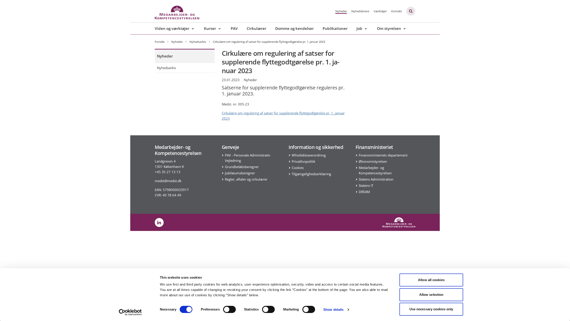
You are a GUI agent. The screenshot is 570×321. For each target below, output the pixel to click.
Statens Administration (376, 179)
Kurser (210, 28)
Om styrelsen (389, 28)
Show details (333, 309)
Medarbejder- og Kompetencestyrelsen (375, 170)
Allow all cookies (431, 280)
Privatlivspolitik (303, 161)
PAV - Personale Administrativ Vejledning (247, 158)
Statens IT (366, 185)
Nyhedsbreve (360, 11)
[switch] (229, 309)
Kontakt (396, 11)
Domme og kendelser (294, 28)
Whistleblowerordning (309, 155)
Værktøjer (380, 11)
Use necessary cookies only (431, 309)
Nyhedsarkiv (166, 68)
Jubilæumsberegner (240, 173)
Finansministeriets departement (383, 155)
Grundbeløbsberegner (242, 167)
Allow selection (431, 294)
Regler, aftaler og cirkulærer (246, 179)
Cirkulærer (256, 28)
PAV (234, 28)
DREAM (364, 191)
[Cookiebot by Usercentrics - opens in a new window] (130, 312)
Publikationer (335, 28)
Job (359, 28)
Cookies (298, 167)
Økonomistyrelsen (373, 161)
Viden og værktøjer (172, 28)
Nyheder (341, 11)
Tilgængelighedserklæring (311, 174)
